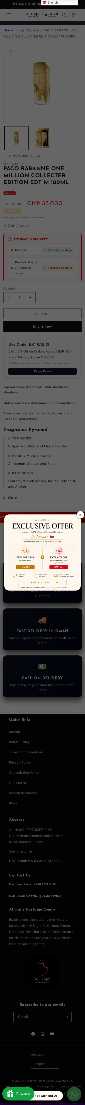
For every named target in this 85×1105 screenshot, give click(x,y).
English (52, 2)
